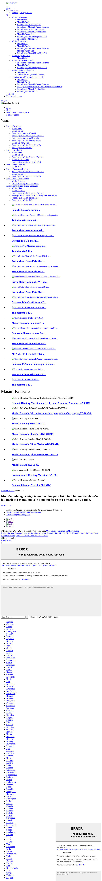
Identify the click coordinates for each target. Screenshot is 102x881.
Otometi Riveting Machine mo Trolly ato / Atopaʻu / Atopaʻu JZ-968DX (51, 403)
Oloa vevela (51, 531)
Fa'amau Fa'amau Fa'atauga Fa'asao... (33, 364)
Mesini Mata (22, 20)
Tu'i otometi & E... (22, 251)
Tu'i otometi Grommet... (25, 220)
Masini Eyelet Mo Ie (62, 533)
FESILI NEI (6, 505)
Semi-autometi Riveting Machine (35, 475)
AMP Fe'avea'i (72, 531)
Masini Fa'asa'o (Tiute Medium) (35, 444)
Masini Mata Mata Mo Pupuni (40, 533)
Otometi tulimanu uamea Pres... (29, 333)
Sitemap (61, 531)
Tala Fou (10, 94)
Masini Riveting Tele (28, 423)
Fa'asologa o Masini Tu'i (27, 39)
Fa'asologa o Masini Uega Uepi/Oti (32, 36)
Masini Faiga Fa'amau (21, 55)
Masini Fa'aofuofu (19, 41)
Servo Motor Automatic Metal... (29, 343)
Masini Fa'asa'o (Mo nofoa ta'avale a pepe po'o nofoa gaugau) (52, 413)
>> (13, 490)
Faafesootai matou (14, 96)
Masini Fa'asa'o (23, 22)
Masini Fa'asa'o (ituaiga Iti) (33, 434)
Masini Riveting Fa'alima (82, 533)
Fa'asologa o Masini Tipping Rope (31, 32)
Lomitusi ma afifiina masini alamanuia (28, 77)
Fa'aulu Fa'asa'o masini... (26, 209)
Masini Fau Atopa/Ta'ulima (23, 60)
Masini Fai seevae (19, 17)
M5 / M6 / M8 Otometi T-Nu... (28, 353)
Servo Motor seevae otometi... (28, 230)
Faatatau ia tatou (13, 10)
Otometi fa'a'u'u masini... (25, 240)
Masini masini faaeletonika (23, 70)
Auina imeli (6, 540)
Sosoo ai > (7, 490)
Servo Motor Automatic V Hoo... (29, 281)
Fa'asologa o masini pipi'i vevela (30, 29)
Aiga (8, 8)
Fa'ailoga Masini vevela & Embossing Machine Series (39, 87)
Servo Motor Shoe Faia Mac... (28, 261)
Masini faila (22, 58)
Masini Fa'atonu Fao (25, 34)
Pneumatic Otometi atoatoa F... (29, 374)
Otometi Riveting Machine (31, 485)
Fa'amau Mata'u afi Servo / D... (29, 302)
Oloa (8, 15)
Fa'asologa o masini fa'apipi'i (29, 24)
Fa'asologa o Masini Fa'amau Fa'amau (33, 27)
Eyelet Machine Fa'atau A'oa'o (14, 533)
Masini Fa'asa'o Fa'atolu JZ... (28, 323)
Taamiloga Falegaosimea (22, 12)
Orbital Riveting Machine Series (30, 75)
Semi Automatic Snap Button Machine (32, 536)
